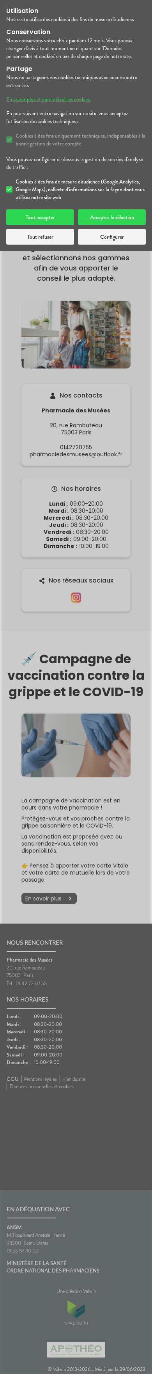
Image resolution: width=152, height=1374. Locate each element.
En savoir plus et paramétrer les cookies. (48, 99)
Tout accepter (40, 217)
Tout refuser (40, 237)
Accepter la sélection (112, 217)
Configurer (112, 237)
